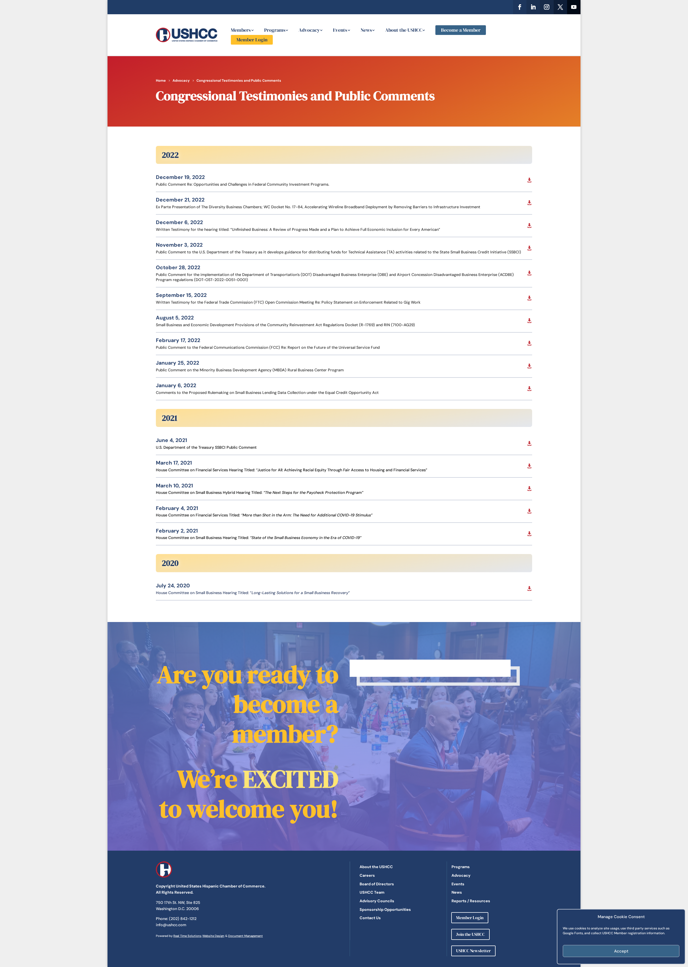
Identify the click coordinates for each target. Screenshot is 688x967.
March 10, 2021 (174, 486)
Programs (274, 30)
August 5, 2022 (175, 318)
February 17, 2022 (178, 340)
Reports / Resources (471, 900)
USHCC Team (372, 892)
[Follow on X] (560, 7)
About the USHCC (403, 30)
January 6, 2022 (176, 385)
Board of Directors (377, 884)
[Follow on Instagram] (546, 7)
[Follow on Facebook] (519, 7)
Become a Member (461, 30)
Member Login (251, 39)
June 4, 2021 (171, 440)
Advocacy (309, 30)
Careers (367, 875)
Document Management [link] (245, 936)
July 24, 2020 (173, 586)
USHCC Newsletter (473, 951)
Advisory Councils (377, 900)
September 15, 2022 (181, 295)
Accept (621, 951)
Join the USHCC (470, 934)
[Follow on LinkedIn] (533, 7)
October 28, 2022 (178, 267)
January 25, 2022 (177, 363)
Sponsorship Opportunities (385, 909)
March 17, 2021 (174, 463)
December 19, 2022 (180, 177)
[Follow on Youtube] (573, 7)
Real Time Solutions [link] (187, 936)
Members (241, 30)
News (366, 30)
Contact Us (370, 917)
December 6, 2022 (179, 222)
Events (340, 30)
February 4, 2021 (177, 508)
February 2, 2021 (177, 531)
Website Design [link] (213, 936)
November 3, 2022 (179, 245)
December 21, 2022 (180, 200)
